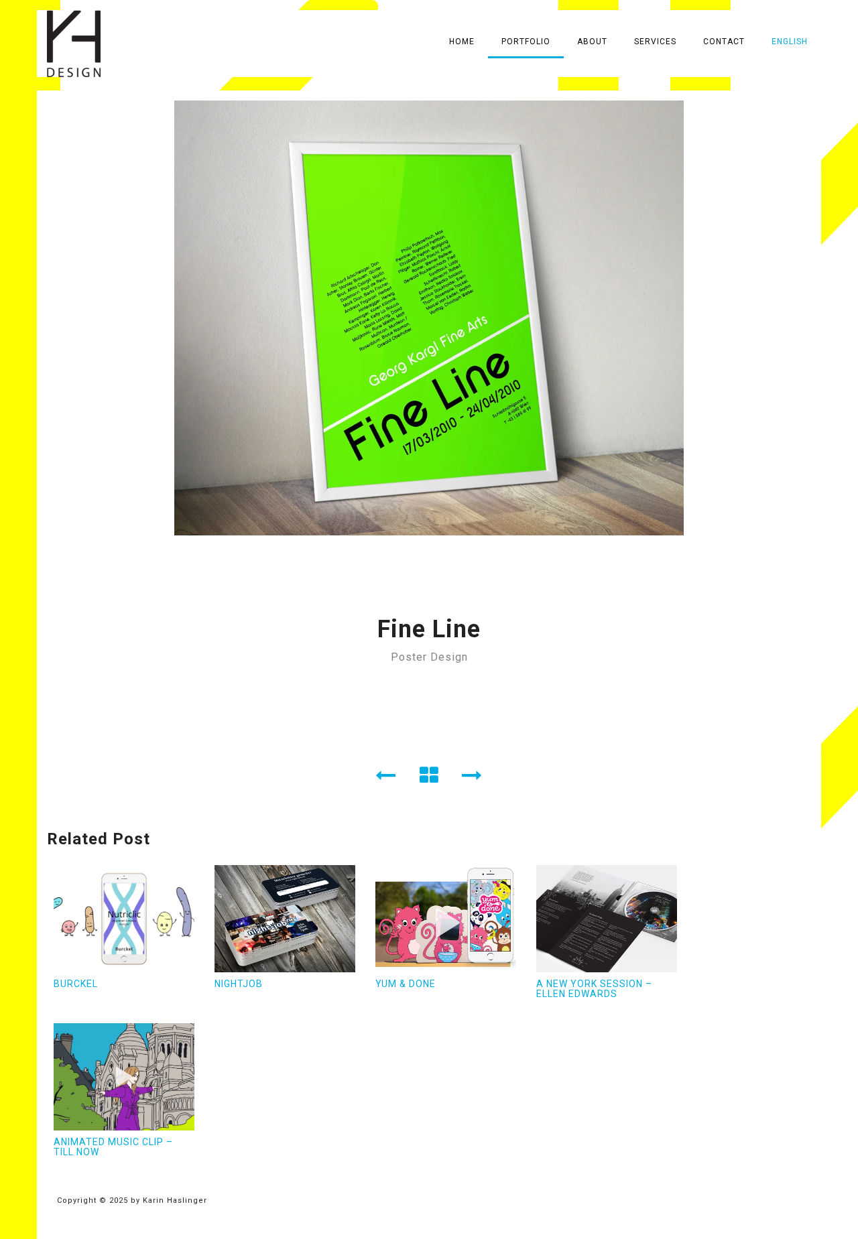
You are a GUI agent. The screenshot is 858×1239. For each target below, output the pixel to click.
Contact (724, 41)
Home (462, 41)
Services (655, 41)
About (592, 41)
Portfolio (525, 41)
